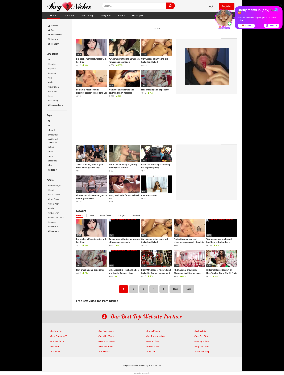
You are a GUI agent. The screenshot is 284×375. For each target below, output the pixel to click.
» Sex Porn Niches (106, 331)
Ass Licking (53, 100)
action (51, 147)
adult (50, 151)
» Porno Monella (153, 331)
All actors (52, 231)
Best (53, 30)
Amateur (52, 73)
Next (175, 289)
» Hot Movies (103, 352)
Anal (50, 78)
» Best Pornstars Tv (59, 336)
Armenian (52, 91)
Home (53, 15)
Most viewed (57, 35)
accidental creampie (53, 141)
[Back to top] (274, 366)
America (52, 222)
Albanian (52, 64)
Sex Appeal (137, 15)
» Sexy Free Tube (201, 336)
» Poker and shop (201, 352)
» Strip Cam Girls (201, 346)
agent (50, 156)
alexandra (52, 161)
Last (189, 289)
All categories (55, 105)
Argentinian (53, 87)
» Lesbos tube (200, 331)
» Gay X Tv (150, 352)
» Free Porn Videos (106, 341)
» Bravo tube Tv (57, 341)
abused (51, 130)
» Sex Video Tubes (106, 336)
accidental (53, 135)
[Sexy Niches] (69, 6)
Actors (121, 15)
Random (55, 44)
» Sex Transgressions (155, 336)
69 (49, 59)
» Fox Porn (54, 346)
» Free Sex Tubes (105, 346)
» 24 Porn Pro (56, 331)
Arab (50, 82)
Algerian (52, 68)
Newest (54, 25)
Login (211, 6)
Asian (50, 96)
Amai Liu (52, 208)
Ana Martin (53, 227)
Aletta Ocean (54, 194)
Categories (105, 15)
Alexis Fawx (53, 199)
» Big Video (55, 352)
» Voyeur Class (152, 346)
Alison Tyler (53, 204)
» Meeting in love (201, 341)
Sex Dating (87, 15)
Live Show (68, 15)
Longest (55, 39)
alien (50, 165)
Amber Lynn (53, 213)
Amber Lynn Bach (56, 217)
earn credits (137, 373)
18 (49, 121)
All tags (52, 170)
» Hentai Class (152, 341)
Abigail (51, 190)
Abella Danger (54, 185)
